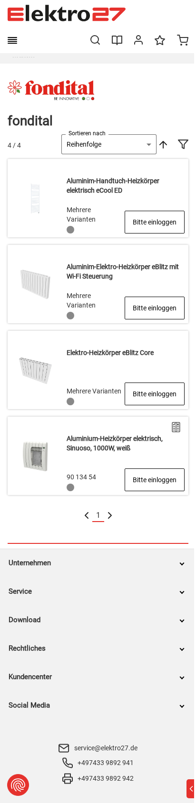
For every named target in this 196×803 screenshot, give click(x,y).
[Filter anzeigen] (183, 145)
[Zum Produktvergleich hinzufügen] (176, 427)
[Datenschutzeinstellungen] (18, 785)
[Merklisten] (160, 44)
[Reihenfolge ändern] (162, 144)
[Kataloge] (117, 43)
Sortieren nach (87, 133)
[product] (98, 198)
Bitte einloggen (154, 222)
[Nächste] (110, 515)
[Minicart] (182, 41)
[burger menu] (12, 40)
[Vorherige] (86, 515)
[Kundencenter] (138, 41)
